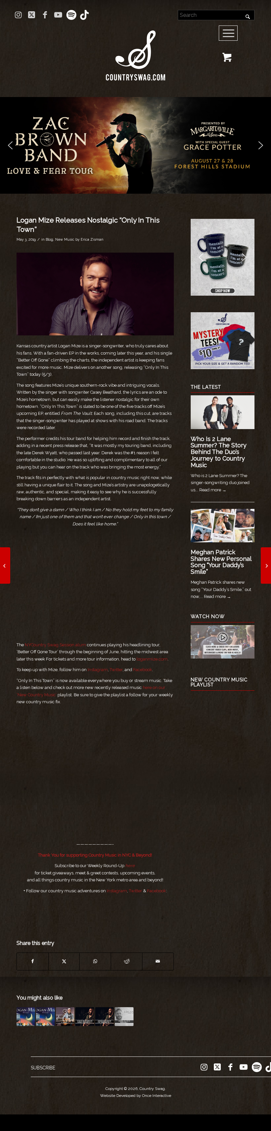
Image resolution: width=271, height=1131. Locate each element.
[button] (135, 145)
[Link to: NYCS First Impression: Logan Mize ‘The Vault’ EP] (84, 1016)
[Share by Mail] (158, 961)
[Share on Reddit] (126, 961)
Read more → (212, 489)
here (130, 865)
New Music (64, 239)
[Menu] (228, 33)
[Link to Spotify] (71, 15)
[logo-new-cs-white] (135, 50)
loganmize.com (152, 659)
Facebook (142, 669)
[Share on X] (64, 961)
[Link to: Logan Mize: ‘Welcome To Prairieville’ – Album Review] (26, 1016)
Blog (49, 239)
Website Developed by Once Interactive (135, 1095)
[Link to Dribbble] (85, 15)
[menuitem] (230, 33)
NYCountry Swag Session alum (55, 644)
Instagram (98, 669)
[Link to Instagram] (18, 15)
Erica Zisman (92, 239)
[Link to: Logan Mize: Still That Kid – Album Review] (124, 1016)
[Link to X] (31, 15)
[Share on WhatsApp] (95, 961)
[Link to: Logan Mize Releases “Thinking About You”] (104, 1016)
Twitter (116, 669)
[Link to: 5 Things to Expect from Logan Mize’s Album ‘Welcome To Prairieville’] (45, 1016)
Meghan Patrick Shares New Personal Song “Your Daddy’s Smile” (221, 562)
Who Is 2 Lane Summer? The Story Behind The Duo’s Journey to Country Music (219, 451)
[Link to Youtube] (58, 15)
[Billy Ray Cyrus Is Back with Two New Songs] (5, 565)
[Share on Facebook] (32, 961)
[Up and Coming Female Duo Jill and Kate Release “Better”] (266, 565)
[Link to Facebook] (45, 15)
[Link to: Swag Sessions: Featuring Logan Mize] (65, 1016)
